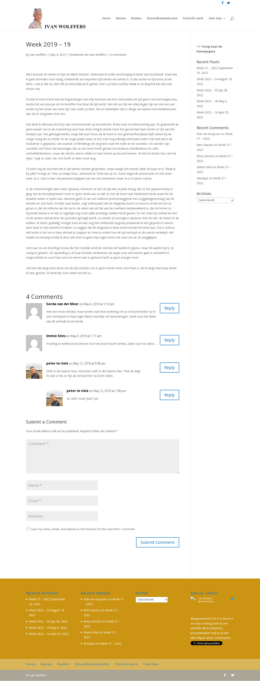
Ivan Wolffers (205, 598)
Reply (169, 308)
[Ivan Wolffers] (194, 614)
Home (106, 18)
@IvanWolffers (206, 601)
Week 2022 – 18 (207, 101)
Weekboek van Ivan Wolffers (88, 55)
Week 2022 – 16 (207, 112)
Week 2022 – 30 (207, 90)
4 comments (118, 55)
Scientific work (193, 18)
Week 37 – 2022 (207, 68)
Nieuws (121, 18)
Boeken (136, 18)
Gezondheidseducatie (162, 18)
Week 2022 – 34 (207, 79)
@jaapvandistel (200, 618)
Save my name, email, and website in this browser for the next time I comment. (83, 529)
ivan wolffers (38, 55)
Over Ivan (215, 18)
